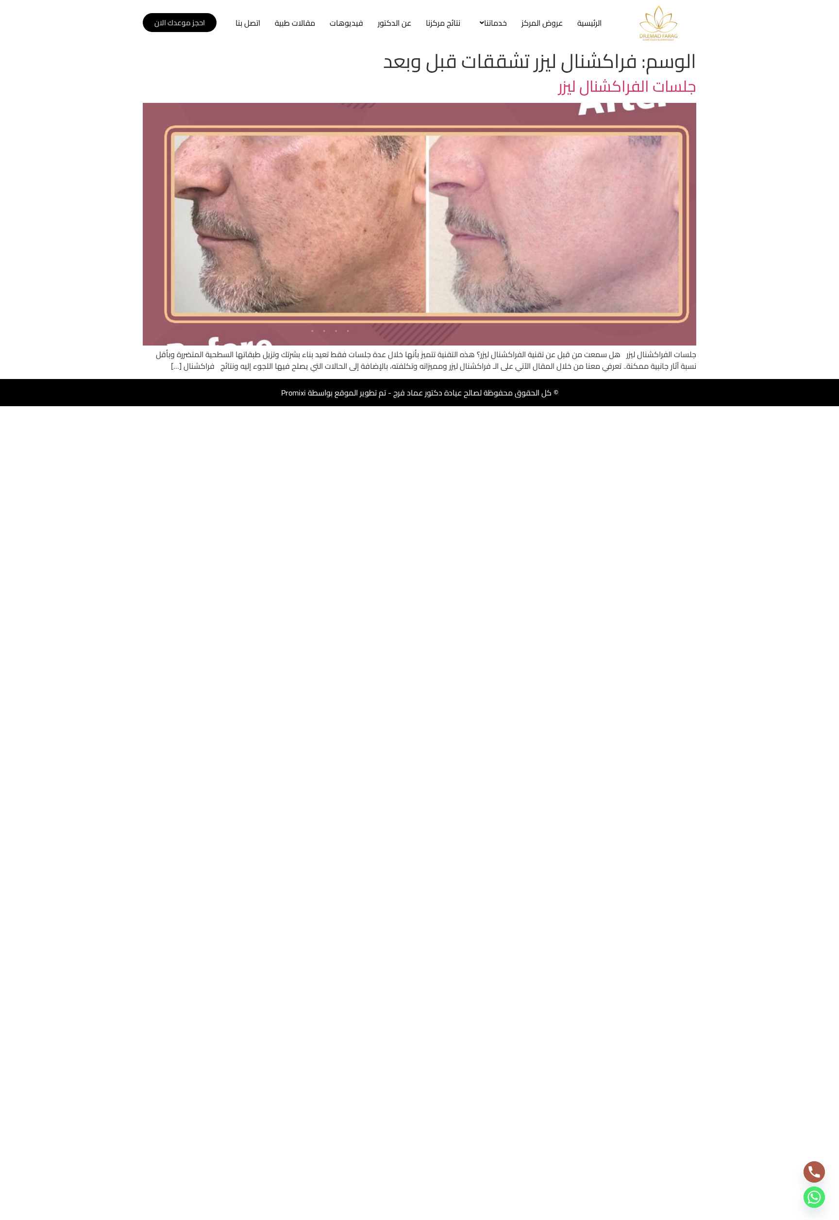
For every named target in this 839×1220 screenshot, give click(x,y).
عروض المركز (542, 23)
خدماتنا (495, 23)
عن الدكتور (394, 23)
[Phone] (814, 1172)
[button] (491, 23)
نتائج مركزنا (443, 23)
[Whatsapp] (814, 1197)
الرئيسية (589, 23)
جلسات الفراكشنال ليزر (627, 85)
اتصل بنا (247, 23)
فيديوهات (346, 23)
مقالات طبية (295, 23)
